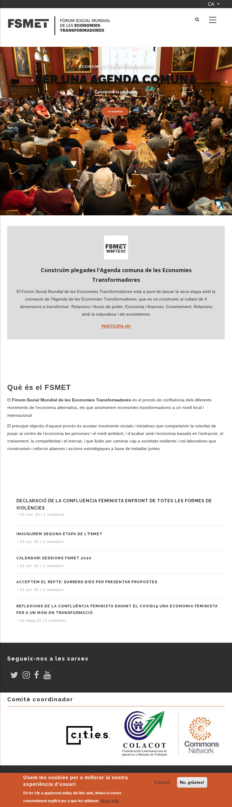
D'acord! (162, 782)
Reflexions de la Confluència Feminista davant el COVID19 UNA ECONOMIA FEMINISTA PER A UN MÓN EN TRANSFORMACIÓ (117, 609)
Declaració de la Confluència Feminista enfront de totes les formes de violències (114, 504)
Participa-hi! (116, 326)
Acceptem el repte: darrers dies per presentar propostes (86, 582)
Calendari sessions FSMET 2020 (54, 558)
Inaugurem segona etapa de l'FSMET (59, 534)
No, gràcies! (192, 782)
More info (110, 800)
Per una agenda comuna (116, 79)
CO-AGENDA (115, 111)
